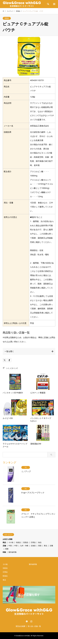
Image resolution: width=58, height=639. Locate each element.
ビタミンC (14, 368)
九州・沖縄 (24, 545)
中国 (10, 545)
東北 (45, 545)
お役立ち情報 (7, 539)
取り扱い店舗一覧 (34, 626)
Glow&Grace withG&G (23, 636)
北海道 (33, 545)
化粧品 (18, 542)
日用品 (33, 542)
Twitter (27, 621)
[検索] (48, 4)
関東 (6, 549)
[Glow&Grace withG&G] (22, 4)
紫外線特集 (12, 552)
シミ (7, 368)
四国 (39, 545)
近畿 (51, 545)
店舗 (4, 545)
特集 (4, 552)
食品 (39, 542)
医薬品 (7, 18)
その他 (10, 542)
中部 (16, 545)
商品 (4, 542)
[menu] (54, 4)
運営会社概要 (20, 626)
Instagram (31, 621)
